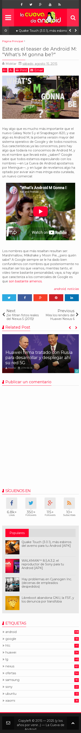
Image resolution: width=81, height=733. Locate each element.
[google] (40, 4)
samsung (12, 680)
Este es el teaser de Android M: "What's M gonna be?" (39, 51)
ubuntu (10, 694)
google (10, 639)
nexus (9, 666)
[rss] (59, 4)
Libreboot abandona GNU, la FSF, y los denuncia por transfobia (48, 599)
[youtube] (50, 4)
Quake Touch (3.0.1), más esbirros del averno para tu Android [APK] (46, 31)
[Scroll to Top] (73, 723)
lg (6, 659)
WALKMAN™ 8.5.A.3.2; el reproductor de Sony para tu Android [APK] (43, 564)
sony (9, 687)
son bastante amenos (25, 281)
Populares (17, 533)
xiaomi (10, 701)
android (59, 289)
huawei (10, 652)
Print (23, 70)
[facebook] (21, 4)
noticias (73, 289)
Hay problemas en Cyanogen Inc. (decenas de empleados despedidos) (47, 582)
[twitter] (31, 4)
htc (7, 645)
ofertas (10, 673)
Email (38, 70)
